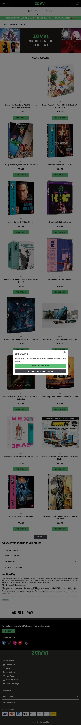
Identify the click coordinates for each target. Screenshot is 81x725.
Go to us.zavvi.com (40, 366)
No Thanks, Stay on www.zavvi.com (40, 371)
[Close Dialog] (64, 353)
